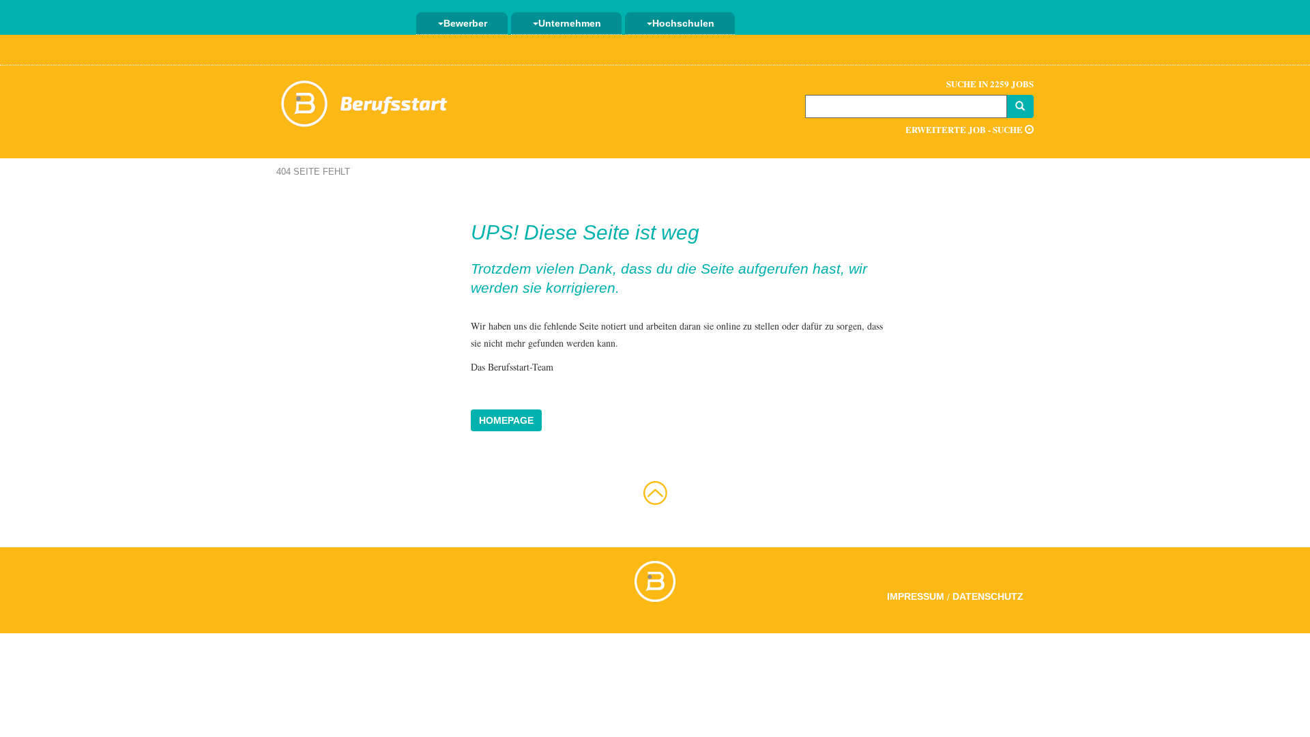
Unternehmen (569, 23)
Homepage (506, 420)
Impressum (915, 596)
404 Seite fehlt (313, 172)
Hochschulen (683, 23)
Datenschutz (987, 596)
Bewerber (465, 23)
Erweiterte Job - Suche (965, 129)
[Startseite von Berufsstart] (365, 101)
